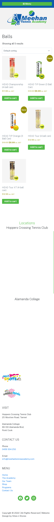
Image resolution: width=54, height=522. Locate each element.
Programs (6, 487)
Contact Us (7, 490)
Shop (4, 484)
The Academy (9, 478)
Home (5, 475)
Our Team (6, 481)
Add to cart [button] (10, 98)
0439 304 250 (9, 449)
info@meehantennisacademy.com (18, 459)
